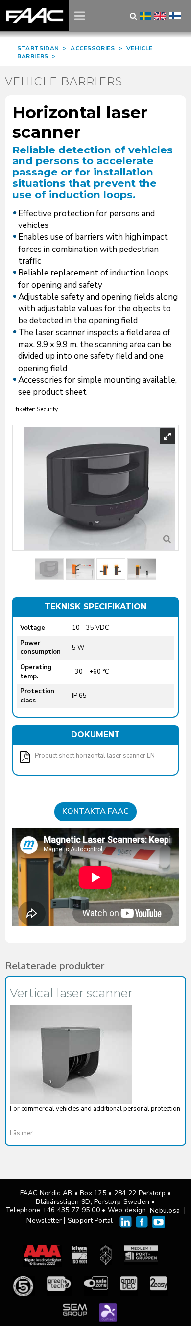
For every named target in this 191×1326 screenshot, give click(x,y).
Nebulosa (165, 1210)
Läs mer (21, 1133)
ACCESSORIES (93, 48)
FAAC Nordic (34, 15)
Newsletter (44, 1220)
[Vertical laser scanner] (71, 1054)
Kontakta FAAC (95, 811)
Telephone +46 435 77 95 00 (52, 1210)
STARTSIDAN (38, 48)
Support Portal (90, 1220)
